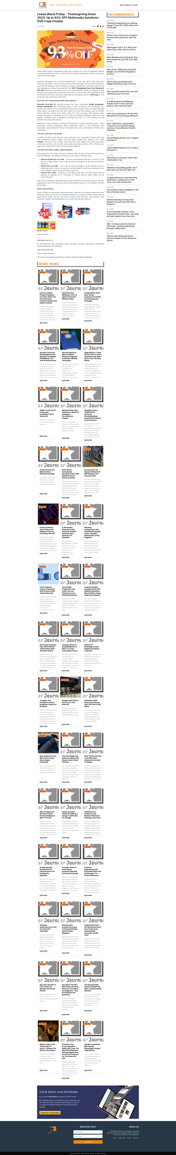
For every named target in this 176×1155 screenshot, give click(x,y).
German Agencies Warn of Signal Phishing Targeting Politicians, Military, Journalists (69, 356)
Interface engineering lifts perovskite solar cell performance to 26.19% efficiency (92, 871)
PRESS (70, 5)
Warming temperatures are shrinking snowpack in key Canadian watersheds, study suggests (92, 532)
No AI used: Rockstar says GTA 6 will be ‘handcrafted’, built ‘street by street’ (48, 648)
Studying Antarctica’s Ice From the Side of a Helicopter (48, 928)
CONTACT (78, 5)
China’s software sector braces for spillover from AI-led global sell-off (47, 530)
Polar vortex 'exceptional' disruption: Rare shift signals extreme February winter (70, 474)
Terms (114, 1138)
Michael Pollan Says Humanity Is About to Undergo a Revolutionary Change (70, 414)
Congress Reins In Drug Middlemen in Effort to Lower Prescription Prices (69, 648)
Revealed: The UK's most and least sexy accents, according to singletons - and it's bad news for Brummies (70, 990)
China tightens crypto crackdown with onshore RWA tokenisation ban (47, 590)
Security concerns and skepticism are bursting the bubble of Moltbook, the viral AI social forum (48, 356)
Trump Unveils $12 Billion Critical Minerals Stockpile (47, 472)
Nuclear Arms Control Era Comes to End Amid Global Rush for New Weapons (69, 929)
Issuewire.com (70, 81)
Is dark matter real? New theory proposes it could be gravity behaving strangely (92, 297)
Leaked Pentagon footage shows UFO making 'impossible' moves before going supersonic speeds (92, 591)
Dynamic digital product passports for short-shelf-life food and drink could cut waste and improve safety (48, 298)
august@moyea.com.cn (45, 240)
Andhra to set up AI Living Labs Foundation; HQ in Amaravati (48, 413)
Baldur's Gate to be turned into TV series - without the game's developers (48, 1047)
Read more (43, 323)
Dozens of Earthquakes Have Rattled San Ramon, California (92, 648)
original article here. (85, 257)
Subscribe (88, 1142)
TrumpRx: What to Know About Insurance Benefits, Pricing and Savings (70, 870)
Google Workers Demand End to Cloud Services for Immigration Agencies (47, 871)
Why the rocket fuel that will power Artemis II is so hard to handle (92, 759)
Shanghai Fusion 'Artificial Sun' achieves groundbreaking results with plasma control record (92, 415)
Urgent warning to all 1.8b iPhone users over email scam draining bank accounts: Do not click (92, 930)
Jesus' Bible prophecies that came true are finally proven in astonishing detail (69, 591)
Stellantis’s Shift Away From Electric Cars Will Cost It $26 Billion (92, 703)
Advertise (135, 1138)
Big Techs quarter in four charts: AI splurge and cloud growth (48, 988)
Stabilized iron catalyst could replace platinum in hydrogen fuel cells (92, 815)
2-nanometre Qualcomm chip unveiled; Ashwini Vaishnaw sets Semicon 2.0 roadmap (69, 532)
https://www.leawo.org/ (45, 250)
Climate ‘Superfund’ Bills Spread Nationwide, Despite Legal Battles (92, 1047)
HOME (52, 5)
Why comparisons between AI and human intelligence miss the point (47, 815)
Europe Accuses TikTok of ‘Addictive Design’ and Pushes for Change (70, 815)
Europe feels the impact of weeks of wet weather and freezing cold (92, 473)
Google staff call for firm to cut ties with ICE (70, 702)
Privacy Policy (121, 1138)
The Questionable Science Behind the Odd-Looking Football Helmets (92, 988)
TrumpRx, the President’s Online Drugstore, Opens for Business (48, 703)
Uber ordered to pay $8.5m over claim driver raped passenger (48, 759)
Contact (129, 1138)
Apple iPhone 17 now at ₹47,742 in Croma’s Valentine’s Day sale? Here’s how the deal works (92, 356)
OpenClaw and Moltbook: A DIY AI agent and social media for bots (69, 296)
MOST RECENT (61, 5)
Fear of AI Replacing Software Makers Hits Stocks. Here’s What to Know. (70, 759)
